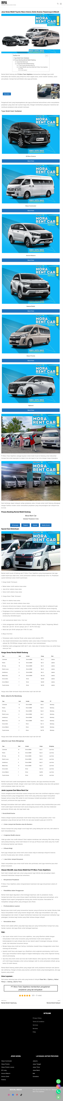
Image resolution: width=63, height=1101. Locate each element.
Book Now (31, 311)
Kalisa (56, 979)
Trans (24, 74)
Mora (20, 74)
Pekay (3, 981)
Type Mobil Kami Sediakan (21, 58)
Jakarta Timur (17, 981)
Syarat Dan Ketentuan (22, 62)
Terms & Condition (38, 1021)
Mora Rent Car (30, 516)
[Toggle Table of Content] (46, 55)
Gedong (9, 981)
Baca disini (7, 94)
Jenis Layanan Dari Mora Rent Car (27, 65)
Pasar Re (42, 979)
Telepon (25, 525)
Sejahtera (29, 74)
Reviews (35, 1028)
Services (35, 1025)
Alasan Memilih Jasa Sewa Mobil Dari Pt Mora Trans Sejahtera (33, 67)
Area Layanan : (24, 70)
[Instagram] (58, 1086)
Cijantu (50, 979)
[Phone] (58, 1091)
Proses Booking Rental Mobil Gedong (25, 60)
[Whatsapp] (58, 1081)
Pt (18, 74)
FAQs (34, 1032)
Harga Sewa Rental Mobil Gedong (25, 63)
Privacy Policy (37, 1018)
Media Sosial (46, 525)
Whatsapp (15, 525)
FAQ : (22, 68)
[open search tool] (58, 3)
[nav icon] (61, 3)
